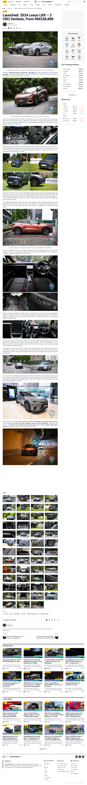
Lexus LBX (5, 74)
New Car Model (74, 773)
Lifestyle (67, 4)
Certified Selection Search (64, 771)
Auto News (13, 4)
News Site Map (74, 769)
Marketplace (19, 1)
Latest (5, 4)
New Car (25, 4)
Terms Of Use (74, 767)
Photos (50, 4)
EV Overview (26, 1)
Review (37, 4)
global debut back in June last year (18, 72)
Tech (32, 4)
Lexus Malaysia (32, 72)
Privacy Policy (74, 765)
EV (19, 4)
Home (5, 1)
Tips (44, 4)
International (58, 4)
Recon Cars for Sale (62, 765)
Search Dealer (61, 769)
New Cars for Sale (62, 767)
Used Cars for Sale (62, 763)
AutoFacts (11, 1)
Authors (73, 771)
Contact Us (73, 763)
